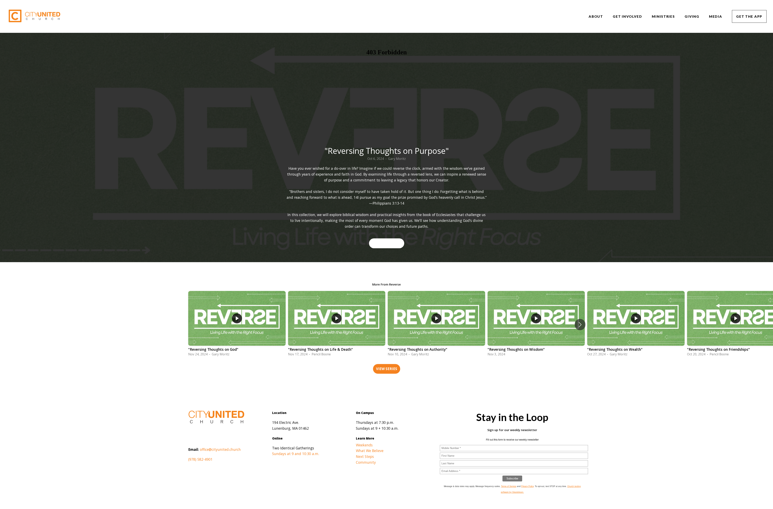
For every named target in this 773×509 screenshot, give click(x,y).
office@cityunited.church (220, 449)
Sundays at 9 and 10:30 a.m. (295, 453)
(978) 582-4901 (200, 459)
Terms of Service (508, 486)
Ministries (664, 16)
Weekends (364, 445)
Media (716, 16)
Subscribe (512, 478)
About (596, 16)
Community (366, 462)
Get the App (749, 16)
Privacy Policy (527, 486)
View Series (386, 368)
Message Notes (386, 243)
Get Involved (628, 16)
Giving (692, 16)
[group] (237, 324)
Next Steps (365, 456)
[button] (580, 324)
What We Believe (369, 450)
